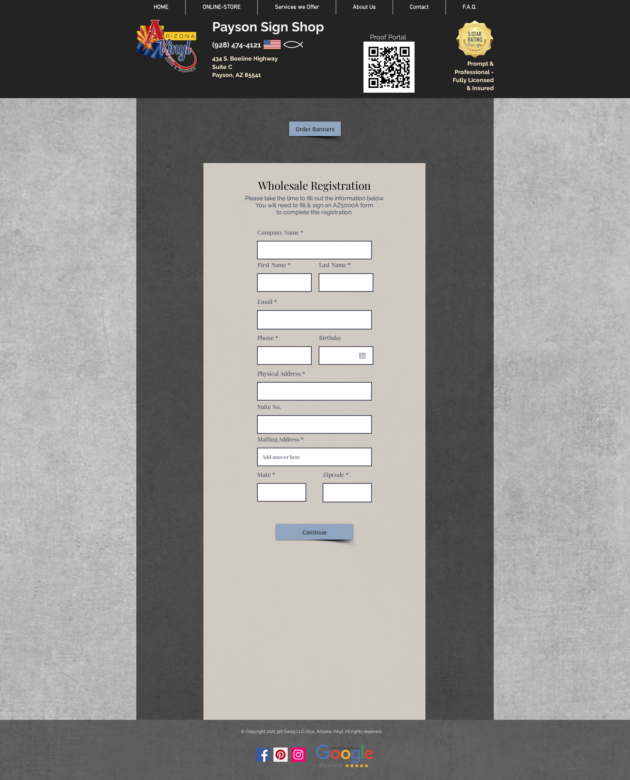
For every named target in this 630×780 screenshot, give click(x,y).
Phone (265, 338)
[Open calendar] (362, 356)
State (264, 475)
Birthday (330, 338)
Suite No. (269, 407)
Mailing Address (278, 439)
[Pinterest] (280, 755)
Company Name (278, 232)
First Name (271, 265)
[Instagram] (298, 755)
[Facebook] (263, 755)
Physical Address (279, 374)
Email (265, 302)
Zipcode (333, 475)
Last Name (332, 265)
